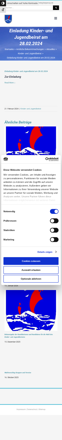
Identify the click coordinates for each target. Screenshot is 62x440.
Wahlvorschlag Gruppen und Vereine (18, 373)
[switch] (54, 220)
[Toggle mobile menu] (55, 18)
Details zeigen (44, 252)
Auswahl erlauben (31, 270)
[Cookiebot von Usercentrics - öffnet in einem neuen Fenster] (45, 159)
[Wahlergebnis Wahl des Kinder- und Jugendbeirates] (31, 128)
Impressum (21, 409)
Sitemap (42, 409)
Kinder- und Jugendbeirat (30, 109)
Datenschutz (32, 409)
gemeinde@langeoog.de (43, 3)
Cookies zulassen (31, 261)
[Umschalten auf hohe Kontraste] (3, 3)
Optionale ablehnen (31, 278)
